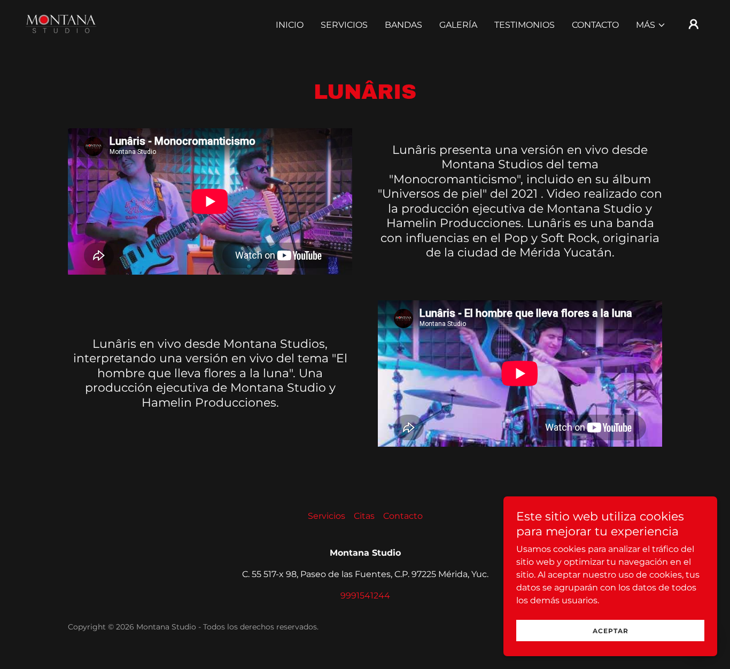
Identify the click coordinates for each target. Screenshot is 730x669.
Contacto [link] (595, 25)
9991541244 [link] (365, 595)
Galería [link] (458, 25)
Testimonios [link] (524, 25)
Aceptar (610, 631)
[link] (61, 23)
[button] (651, 25)
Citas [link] (364, 516)
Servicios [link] (344, 25)
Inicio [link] (290, 25)
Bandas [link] (403, 25)
